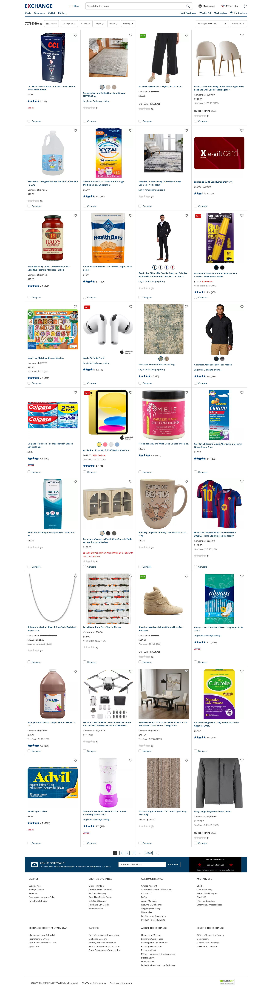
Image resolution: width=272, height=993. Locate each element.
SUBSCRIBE (173, 864)
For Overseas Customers (153, 916)
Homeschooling (204, 889)
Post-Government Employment (104, 935)
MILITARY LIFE (204, 879)
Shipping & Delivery (150, 908)
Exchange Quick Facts (152, 938)
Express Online (96, 885)
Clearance (39, 12)
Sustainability (147, 957)
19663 (148, 853)
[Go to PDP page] (53, 58)
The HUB (201, 897)
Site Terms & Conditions (94, 983)
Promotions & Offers (39, 938)
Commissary (203, 938)
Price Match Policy (38, 901)
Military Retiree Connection (102, 942)
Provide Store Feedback (100, 889)
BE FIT (200, 885)
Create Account (149, 885)
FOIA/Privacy (147, 961)
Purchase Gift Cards (99, 904)
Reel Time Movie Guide (100, 897)
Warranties (146, 912)
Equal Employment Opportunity (104, 950)
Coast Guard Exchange (208, 942)
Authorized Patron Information (156, 889)
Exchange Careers (98, 938)
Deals (28, 12)
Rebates (33, 893)
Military (62, 12)
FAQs (144, 897)
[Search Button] (188, 6)
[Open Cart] (245, 6)
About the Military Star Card (43, 942)
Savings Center (36, 889)
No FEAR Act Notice (207, 946)
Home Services (96, 908)
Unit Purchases (188, 12)
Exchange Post (148, 950)
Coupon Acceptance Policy (42, 897)
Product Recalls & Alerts (153, 919)
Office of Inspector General (210, 935)
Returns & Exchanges (151, 904)
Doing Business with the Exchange (158, 965)
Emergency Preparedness (209, 904)
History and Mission (151, 935)
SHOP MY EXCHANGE (100, 879)
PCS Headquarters (206, 901)
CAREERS (94, 928)
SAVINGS (33, 879)
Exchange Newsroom (151, 946)
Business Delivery (97, 893)
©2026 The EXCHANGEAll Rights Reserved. (54, 983)
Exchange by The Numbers (154, 942)
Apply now (34, 946)
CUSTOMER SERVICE (152, 879)
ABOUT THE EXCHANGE (154, 928)
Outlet (51, 12)
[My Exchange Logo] (45, 6)
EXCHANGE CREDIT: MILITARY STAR (48, 928)
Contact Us (147, 893)
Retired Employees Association (104, 946)
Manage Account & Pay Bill (42, 935)
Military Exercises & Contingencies (158, 954)
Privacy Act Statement (121, 983)
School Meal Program (207, 893)
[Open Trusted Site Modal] (227, 982)
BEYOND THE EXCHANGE (210, 928)
